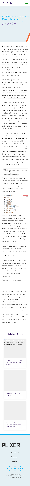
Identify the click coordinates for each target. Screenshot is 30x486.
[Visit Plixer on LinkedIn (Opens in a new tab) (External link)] (20, 468)
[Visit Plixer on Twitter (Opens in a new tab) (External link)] (9, 468)
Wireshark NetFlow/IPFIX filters (17, 98)
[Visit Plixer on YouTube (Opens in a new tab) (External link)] (15, 468)
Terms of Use (18, 477)
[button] (26, 3)
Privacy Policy (12, 477)
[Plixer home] (7, 3)
